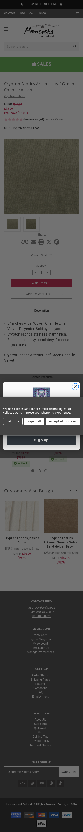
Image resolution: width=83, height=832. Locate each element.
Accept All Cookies (63, 421)
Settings (13, 421)
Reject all (34, 421)
